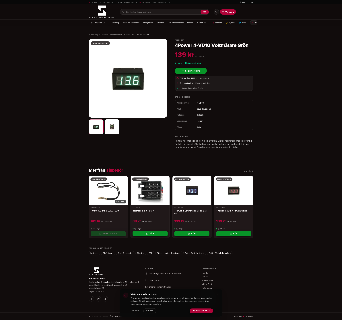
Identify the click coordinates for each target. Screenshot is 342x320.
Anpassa (136, 311)
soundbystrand (116, 35)
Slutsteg (115, 23)
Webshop (94, 35)
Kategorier (98, 23)
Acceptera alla (201, 311)
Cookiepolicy (208, 299)
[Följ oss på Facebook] (91, 299)
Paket (244, 23)
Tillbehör (104, 35)
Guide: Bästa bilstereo (194, 253)
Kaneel (250, 316)
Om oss (205, 277)
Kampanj (218, 23)
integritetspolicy (153, 304)
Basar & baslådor (125, 253)
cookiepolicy (136, 304)
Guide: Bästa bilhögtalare (220, 253)
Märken (200, 23)
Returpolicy (207, 288)
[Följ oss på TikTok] (105, 299)
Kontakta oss (207, 280)
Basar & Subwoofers (131, 23)
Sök (205, 12)
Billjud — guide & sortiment (168, 253)
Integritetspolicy (209, 295)
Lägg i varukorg (192, 71)
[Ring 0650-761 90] (216, 12)
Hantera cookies (209, 303)
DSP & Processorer (176, 23)
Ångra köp (206, 292)
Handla (205, 273)
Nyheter (232, 23)
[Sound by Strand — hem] (102, 11)
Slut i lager (110, 234)
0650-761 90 (247, 2)
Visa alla (247, 171)
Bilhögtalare (148, 23)
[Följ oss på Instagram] (98, 299)
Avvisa (149, 311)
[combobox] (164, 12)
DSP (151, 253)
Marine (190, 23)
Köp (151, 234)
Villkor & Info (207, 284)
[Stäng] (217, 294)
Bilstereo (160, 23)
